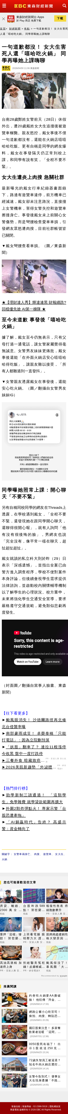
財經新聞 (14, 28)
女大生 (59, 854)
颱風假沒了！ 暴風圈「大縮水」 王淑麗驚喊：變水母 (57, 965)
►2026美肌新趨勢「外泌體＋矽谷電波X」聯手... (29, 767)
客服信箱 (15, 1106)
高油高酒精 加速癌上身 (11, 964)
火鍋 (4, 859)
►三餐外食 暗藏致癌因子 (23, 761)
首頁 (3, 28)
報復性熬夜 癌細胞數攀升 (57, 907)
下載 (60, 18)
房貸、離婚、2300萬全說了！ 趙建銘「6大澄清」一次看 (11, 908)
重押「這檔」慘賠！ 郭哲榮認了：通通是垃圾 (11, 937)
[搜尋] (63, 8)
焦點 (27, 28)
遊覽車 (47, 854)
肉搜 (37, 854)
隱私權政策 (55, 1106)
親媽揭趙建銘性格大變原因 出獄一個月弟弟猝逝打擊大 (57, 937)
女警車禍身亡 (22, 854)
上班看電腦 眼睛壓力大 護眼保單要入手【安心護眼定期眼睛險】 (34, 937)
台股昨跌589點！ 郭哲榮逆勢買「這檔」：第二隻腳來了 (34, 908)
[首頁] (34, 5)
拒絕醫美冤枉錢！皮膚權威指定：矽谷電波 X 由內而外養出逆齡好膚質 (34, 965)
